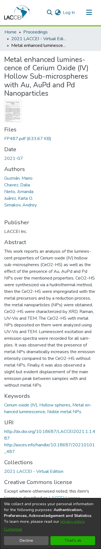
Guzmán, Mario (18, 178)
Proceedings (35, 32)
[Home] (17, 13)
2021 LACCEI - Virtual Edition (39, 39)
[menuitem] (57, 12)
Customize (13, 529)
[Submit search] (49, 12)
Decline (26, 540)
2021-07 (13, 158)
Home (10, 32)
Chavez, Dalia (17, 185)
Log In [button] (69, 12)
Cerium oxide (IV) (20, 405)
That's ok (73, 540)
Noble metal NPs (64, 412)
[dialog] (50, 523)
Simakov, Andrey (20, 205)
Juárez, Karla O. (18, 198)
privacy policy (72, 521)
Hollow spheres (54, 405)
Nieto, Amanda (18, 192)
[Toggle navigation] (89, 12)
